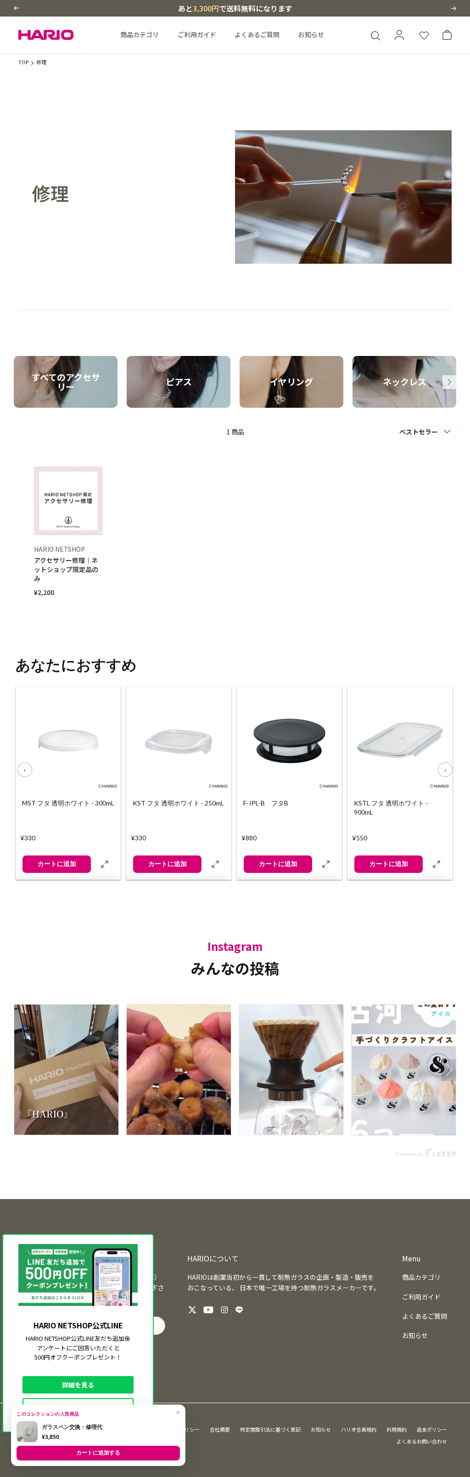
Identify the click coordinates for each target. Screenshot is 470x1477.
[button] (16, 8)
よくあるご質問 (257, 34)
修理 (41, 62)
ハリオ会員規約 (358, 1429)
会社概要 (220, 1429)
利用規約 (396, 1429)
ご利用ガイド (197, 34)
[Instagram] (224, 1309)
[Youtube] (208, 1309)
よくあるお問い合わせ (422, 1441)
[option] (66, 382)
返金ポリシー (432, 1429)
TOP (23, 62)
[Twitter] (192, 1309)
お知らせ (311, 34)
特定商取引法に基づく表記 (270, 1429)
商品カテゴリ (139, 34)
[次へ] (449, 382)
